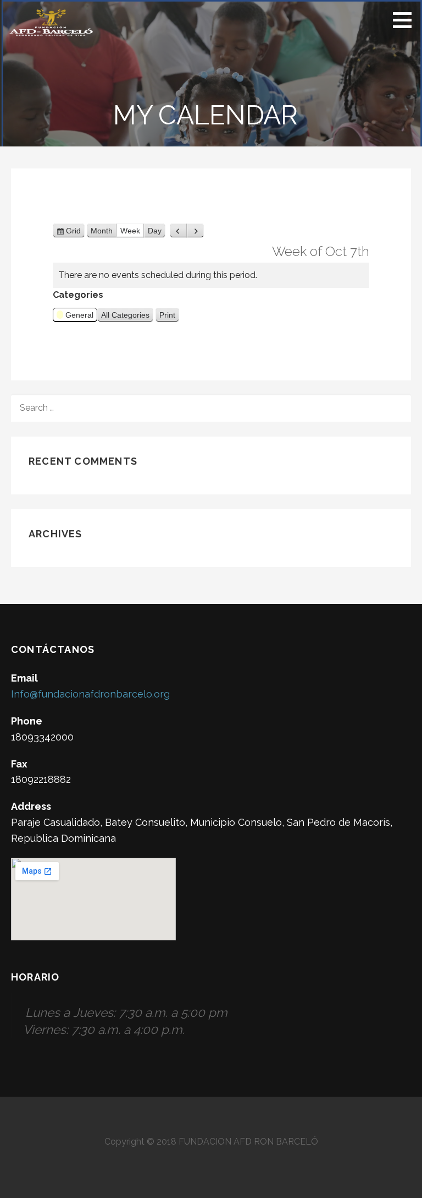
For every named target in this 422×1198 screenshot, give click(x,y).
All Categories (125, 315)
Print (169, 316)
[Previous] (178, 231)
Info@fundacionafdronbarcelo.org (90, 694)
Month (102, 230)
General (79, 315)
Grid (73, 232)
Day (155, 230)
